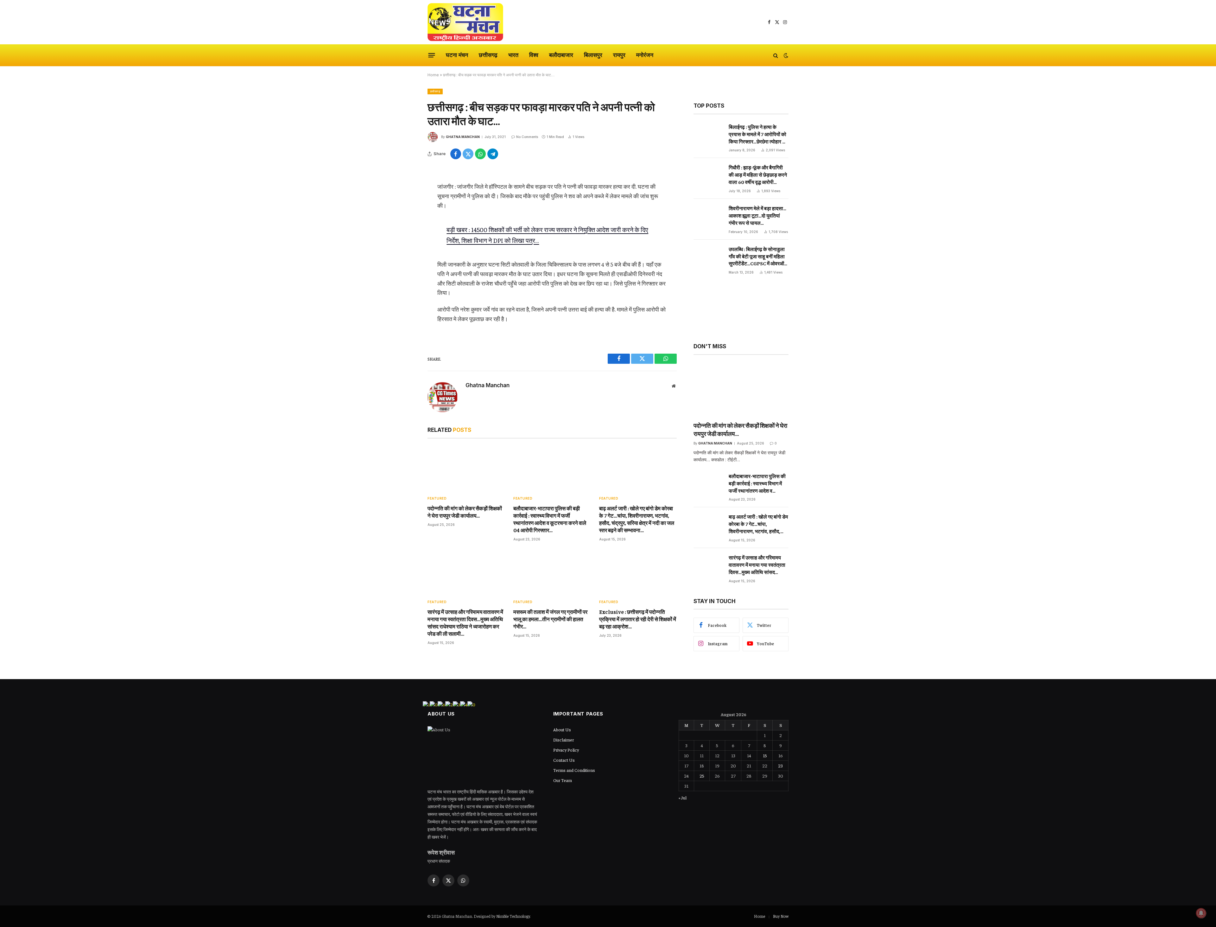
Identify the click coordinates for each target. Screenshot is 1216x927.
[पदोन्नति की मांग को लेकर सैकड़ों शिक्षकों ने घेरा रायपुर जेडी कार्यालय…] (466, 468)
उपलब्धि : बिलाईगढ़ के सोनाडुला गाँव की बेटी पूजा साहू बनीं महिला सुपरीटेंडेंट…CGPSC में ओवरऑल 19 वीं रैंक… (758, 256)
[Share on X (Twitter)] (468, 153)
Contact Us (564, 760)
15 (765, 755)
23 (780, 765)
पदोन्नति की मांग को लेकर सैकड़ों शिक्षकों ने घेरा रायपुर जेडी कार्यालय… (465, 512)
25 (702, 776)
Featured (437, 498)
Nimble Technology (513, 916)
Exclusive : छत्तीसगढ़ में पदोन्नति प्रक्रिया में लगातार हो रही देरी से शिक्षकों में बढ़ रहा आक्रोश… (637, 619)
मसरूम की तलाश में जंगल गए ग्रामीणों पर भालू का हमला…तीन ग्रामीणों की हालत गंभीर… (550, 619)
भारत (513, 55)
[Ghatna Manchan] (465, 22)
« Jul (683, 797)
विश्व (533, 55)
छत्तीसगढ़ (488, 55)
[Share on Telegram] (492, 153)
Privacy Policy (566, 750)
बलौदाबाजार (561, 55)
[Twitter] (405, 206)
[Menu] (431, 55)
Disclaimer (563, 739)
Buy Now (780, 916)
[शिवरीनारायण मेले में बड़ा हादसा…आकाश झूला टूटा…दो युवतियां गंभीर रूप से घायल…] (708, 218)
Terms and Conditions (574, 770)
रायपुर (619, 55)
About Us (562, 729)
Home (433, 75)
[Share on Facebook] (455, 153)
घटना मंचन (457, 55)
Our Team (562, 780)
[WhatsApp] (405, 223)
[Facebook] (405, 190)
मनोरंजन (644, 55)
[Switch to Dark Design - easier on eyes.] (785, 55)
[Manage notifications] (1201, 913)
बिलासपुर (593, 55)
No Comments (527, 137)
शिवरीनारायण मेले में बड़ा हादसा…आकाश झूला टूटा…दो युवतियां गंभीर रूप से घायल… (757, 215)
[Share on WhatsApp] (480, 153)
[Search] (775, 55)
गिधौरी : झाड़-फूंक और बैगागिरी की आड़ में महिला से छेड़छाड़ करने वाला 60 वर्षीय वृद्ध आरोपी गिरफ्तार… (758, 175)
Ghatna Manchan (463, 137)
